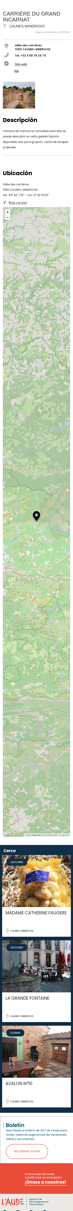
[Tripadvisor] (18, 72)
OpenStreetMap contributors (56, 835)
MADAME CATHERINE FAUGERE (36, 913)
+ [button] (8, 212)
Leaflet (28, 835)
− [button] (8, 217)
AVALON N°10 (18, 1083)
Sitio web (21, 64)
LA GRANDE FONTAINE (27, 998)
